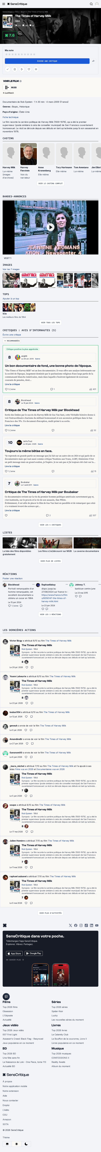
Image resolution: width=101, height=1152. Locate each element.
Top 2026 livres (59, 1030)
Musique (58, 1048)
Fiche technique (10, 117)
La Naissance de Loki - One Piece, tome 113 (24, 1062)
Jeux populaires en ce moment (18, 1043)
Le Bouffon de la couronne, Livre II (69, 1038)
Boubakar (25, 482)
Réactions (10, 574)
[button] (97, 4)
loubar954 (15, 712)
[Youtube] (96, 926)
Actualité (7, 1019)
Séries (56, 1002)
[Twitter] (70, 926)
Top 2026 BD (9, 1053)
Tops (6, 294)
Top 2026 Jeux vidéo (13, 1030)
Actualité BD (9, 1066)
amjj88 (24, 356)
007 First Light (10, 1034)
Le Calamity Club (60, 1034)
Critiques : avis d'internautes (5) (29, 330)
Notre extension (11, 1091)
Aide (5, 1095)
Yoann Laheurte (18, 676)
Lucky (55, 1015)
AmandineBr (16, 739)
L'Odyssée (8, 1015)
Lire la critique (12, 384)
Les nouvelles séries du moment (68, 1019)
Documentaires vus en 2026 (50, 769)
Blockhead (26, 400)
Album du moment (61, 1066)
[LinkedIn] (91, 926)
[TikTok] (86, 926)
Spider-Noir (57, 1011)
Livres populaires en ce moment (68, 1043)
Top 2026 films (10, 1007)
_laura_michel (17, 766)
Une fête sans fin (11, 1057)
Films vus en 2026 (24, 769)
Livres (56, 1025)
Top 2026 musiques (61, 1053)
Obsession (8, 1011)
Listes (7, 532)
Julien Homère (17, 840)
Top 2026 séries (60, 1007)
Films (17, 12)
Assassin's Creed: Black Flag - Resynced (23, 1038)
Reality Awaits (58, 1062)
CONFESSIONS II (60, 1057)
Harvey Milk (9, 167)
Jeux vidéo (10, 1025)
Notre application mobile (15, 1086)
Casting (8, 138)
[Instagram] (81, 926)
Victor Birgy (16, 640)
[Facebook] (75, 926)
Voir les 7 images (11, 269)
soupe (13, 805)
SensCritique (8, 12)
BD (5, 1048)
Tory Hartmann (64, 167)
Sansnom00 (16, 752)
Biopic (23, 12)
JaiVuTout (27, 441)
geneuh (13, 725)
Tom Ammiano (81, 167)
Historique (24, 106)
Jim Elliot (96, 167)
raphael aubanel (18, 876)
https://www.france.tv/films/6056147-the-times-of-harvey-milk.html (54, 598)
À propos (7, 1081)
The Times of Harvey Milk (38, 12)
